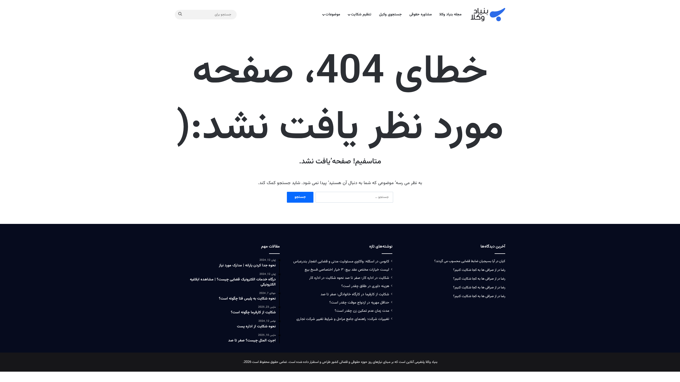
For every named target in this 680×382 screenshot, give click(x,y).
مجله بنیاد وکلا (450, 15)
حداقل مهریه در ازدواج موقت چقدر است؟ (359, 302)
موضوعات (332, 15)
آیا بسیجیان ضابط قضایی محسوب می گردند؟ (464, 261)
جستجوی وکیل (390, 15)
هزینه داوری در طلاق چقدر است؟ (365, 286)
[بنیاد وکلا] (488, 14)
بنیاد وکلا (431, 362)
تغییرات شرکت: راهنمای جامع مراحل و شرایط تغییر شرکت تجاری (342, 319)
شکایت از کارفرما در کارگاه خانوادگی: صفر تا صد (355, 294)
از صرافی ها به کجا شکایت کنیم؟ (474, 270)
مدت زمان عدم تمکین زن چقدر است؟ (362, 311)
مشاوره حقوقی (420, 15)
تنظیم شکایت (361, 15)
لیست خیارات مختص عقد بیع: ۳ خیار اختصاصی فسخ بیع (347, 269)
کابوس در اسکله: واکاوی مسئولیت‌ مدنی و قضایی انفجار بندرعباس (341, 261)
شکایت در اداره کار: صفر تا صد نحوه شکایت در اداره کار (349, 278)
